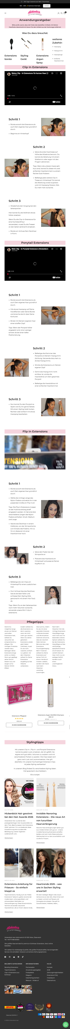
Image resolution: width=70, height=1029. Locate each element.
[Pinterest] (20, 957)
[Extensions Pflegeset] (19, 694)
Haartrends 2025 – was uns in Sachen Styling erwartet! (49, 887)
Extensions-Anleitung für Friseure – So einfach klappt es (18, 887)
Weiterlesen (9, 838)
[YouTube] (15, 957)
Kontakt (49, 967)
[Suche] (61, 13)
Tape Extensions (10, 970)
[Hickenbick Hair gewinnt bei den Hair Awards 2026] (19, 792)
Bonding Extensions (11, 967)
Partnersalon (30, 967)
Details (46, 6)
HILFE (49, 963)
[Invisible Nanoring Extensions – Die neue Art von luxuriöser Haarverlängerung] (50, 792)
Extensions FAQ (52, 975)
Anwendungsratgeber (33, 970)
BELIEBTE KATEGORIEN (13, 963)
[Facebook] (7, 957)
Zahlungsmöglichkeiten (55, 972)
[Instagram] (11, 957)
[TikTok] (24, 957)
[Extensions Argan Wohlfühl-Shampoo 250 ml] (50, 693)
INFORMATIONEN (32, 963)
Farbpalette (30, 972)
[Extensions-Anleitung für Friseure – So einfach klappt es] (19, 863)
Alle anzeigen (35, 774)
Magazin (29, 975)
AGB (48, 970)
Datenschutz (51, 980)
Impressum (51, 978)
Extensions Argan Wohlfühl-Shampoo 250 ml (51, 716)
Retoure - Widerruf (32, 980)
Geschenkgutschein (32, 978)
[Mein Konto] (58, 13)
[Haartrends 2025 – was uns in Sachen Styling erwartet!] (50, 863)
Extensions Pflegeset (19, 716)
